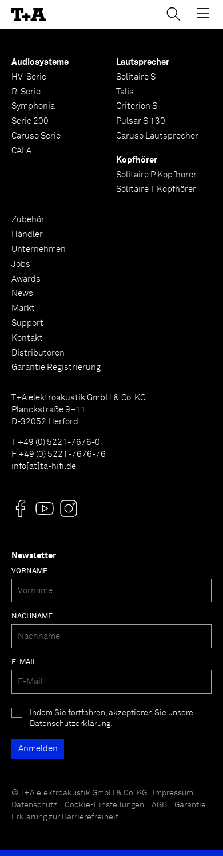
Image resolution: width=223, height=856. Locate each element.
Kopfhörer (136, 160)
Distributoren (38, 353)
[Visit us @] (20, 508)
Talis (125, 92)
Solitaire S (136, 77)
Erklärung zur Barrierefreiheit (64, 817)
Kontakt (27, 338)
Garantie (190, 805)
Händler (27, 234)
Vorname (29, 571)
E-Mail (24, 662)
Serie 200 (30, 121)
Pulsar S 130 (140, 121)
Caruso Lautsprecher (157, 136)
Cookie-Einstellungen (104, 805)
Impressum (173, 793)
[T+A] (28, 14)
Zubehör (28, 219)
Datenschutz (34, 805)
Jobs (20, 264)
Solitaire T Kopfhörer (156, 189)
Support (27, 323)
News (22, 293)
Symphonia (33, 106)
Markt (23, 308)
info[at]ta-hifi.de (43, 466)
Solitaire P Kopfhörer (156, 175)
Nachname (32, 616)
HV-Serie (28, 77)
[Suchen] (173, 13)
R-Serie (26, 92)
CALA (21, 151)
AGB (159, 805)
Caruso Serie (36, 136)
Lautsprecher (142, 62)
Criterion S (136, 106)
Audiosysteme (40, 62)
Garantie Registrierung (56, 367)
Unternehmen (38, 249)
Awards (26, 279)
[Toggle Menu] (203, 13)
